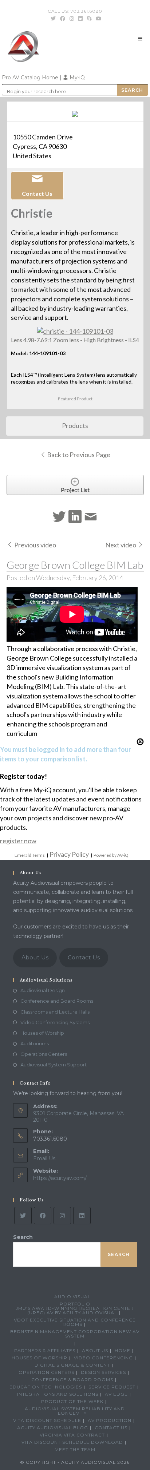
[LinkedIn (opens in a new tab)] (80, 18)
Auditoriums (34, 1043)
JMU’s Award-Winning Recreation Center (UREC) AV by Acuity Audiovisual (75, 1310)
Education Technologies (45, 1387)
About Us (34, 957)
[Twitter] (23, 1215)
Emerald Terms (30, 855)
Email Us (44, 1158)
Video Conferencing (103, 1357)
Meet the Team (75, 1449)
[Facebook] (42, 1215)
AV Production (109, 1420)
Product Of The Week (72, 1401)
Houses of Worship (42, 1033)
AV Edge (116, 1394)
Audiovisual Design (42, 990)
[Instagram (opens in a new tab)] (71, 18)
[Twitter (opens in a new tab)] (53, 18)
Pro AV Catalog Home (31, 77)
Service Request (111, 1387)
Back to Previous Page (78, 455)
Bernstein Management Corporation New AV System (74, 1334)
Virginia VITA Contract (72, 1435)
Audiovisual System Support (53, 1064)
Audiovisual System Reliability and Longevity (75, 1411)
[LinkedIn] (82, 1215)
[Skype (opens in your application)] (89, 18)
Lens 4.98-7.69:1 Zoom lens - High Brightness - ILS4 (75, 339)
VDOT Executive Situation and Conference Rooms (75, 1322)
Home (122, 1350)
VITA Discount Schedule (47, 1420)
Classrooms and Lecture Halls (55, 1012)
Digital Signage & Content (72, 1365)
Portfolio (75, 1304)
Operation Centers (46, 1372)
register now (18, 841)
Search (23, 1237)
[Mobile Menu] (140, 38)
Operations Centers (43, 1054)
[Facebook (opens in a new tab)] (62, 18)
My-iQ (76, 77)
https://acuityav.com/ (60, 1178)
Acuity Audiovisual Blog (52, 1427)
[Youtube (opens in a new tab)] (98, 18)
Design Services (103, 1372)
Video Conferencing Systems (55, 1022)
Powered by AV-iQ (111, 855)
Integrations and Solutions (57, 1394)
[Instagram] (62, 1215)
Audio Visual (72, 1296)
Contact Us (84, 957)
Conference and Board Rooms (56, 1001)
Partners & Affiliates (44, 1350)
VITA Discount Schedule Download (72, 1442)
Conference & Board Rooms (72, 1379)
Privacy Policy (69, 854)
